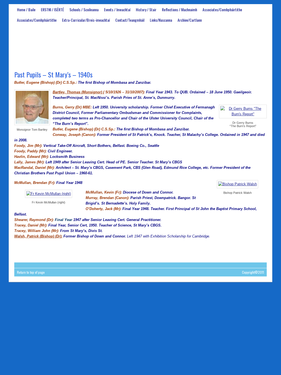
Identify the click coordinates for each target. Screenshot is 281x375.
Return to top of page (31, 272)
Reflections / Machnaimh (179, 9)
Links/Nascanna (161, 20)
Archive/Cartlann (190, 20)
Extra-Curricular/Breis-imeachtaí (86, 20)
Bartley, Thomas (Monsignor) (78, 92)
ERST (140, 45)
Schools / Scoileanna (84, 9)
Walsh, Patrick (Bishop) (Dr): (38, 236)
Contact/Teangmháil (129, 20)
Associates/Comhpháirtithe (222, 9)
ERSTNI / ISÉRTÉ (52, 9)
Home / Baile (26, 9)
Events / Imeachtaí (117, 9)
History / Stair (146, 9)
